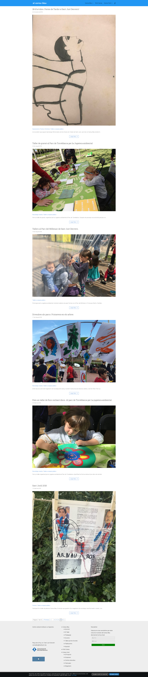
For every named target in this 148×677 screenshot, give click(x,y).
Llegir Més (73, 136)
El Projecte (68, 654)
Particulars (68, 663)
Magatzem (68, 666)
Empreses (68, 657)
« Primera (46, 620)
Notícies (47, 129)
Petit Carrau (98, 3)
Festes (42, 129)
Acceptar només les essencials (100, 674)
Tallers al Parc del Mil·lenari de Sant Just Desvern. (55, 229)
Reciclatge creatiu (37, 214)
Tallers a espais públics (57, 129)
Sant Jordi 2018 (39, 485)
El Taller (67, 632)
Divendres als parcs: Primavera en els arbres (52, 314)
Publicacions (68, 643)
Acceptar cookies (114, 674)
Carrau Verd (107, 3)
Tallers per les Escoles (71, 641)
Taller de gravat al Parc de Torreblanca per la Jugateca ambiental (62, 143)
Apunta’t (67, 646)
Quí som (67, 629)
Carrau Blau (88, 3)
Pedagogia (68, 635)
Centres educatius (70, 660)
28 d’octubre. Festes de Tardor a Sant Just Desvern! (55, 9)
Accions (67, 638)
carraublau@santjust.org (39, 645)
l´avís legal (73, 675)
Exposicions (35, 129)
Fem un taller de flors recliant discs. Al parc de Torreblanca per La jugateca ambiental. (72, 400)
